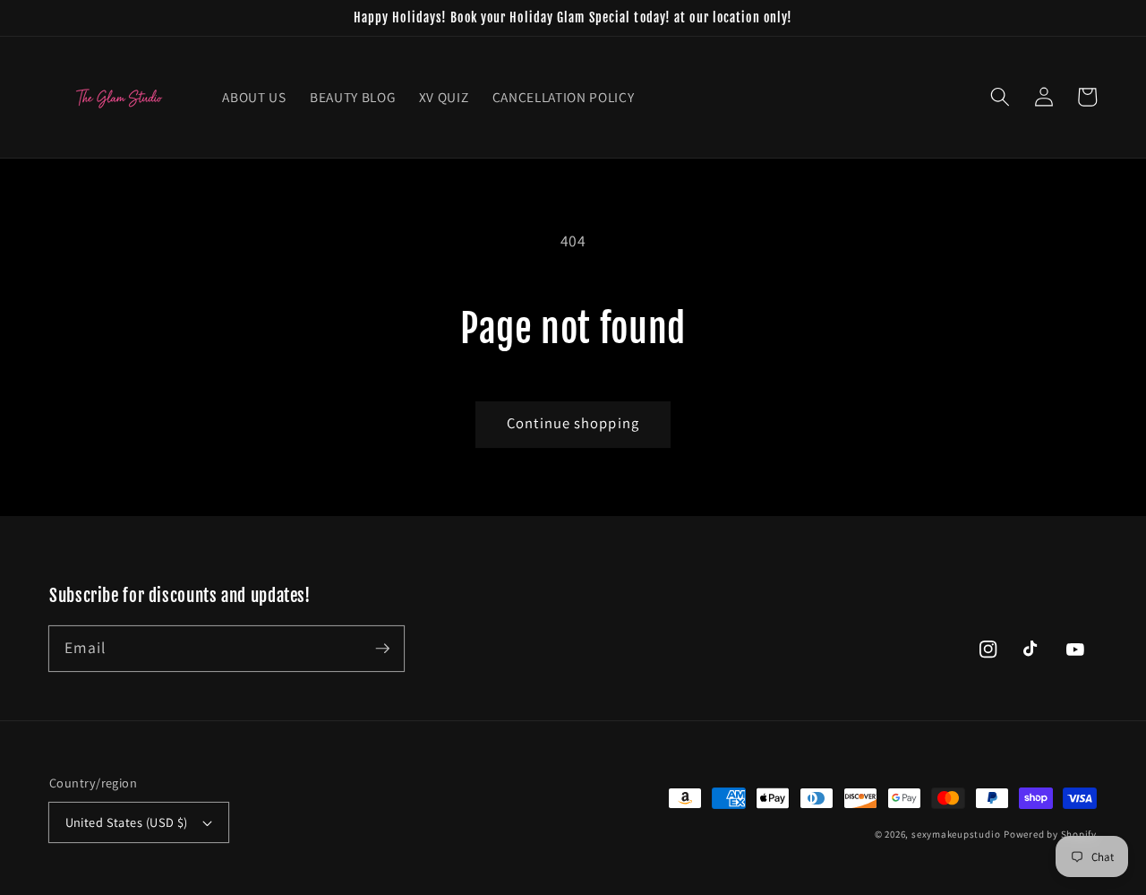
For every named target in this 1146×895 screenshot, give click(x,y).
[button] (1000, 96)
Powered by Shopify (1050, 834)
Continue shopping (573, 423)
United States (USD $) (126, 821)
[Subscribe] (382, 647)
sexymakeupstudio (955, 834)
